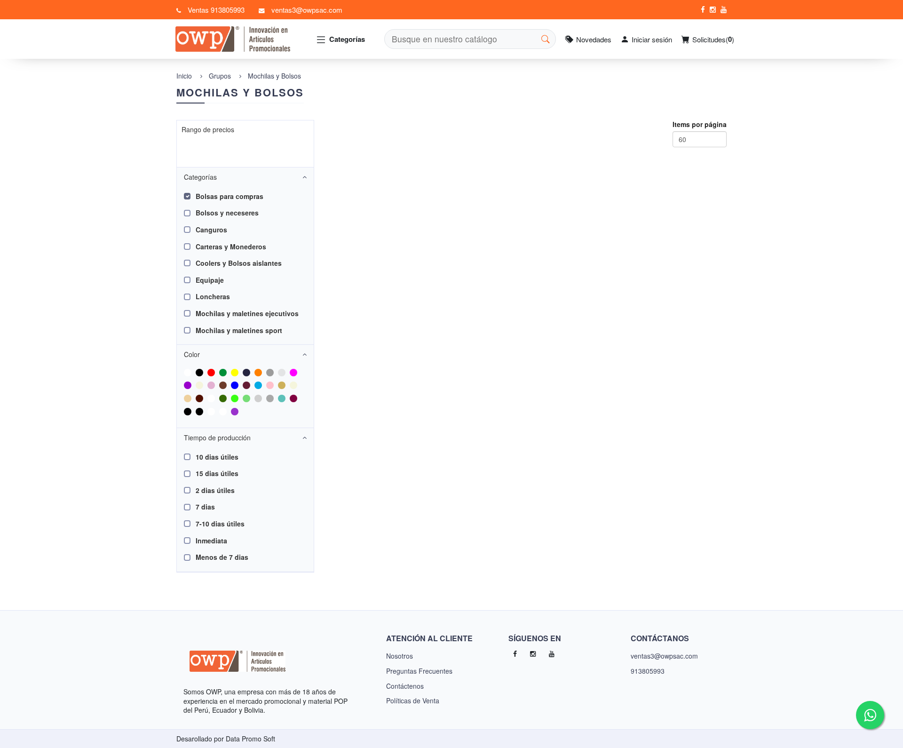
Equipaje (210, 280)
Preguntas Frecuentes (419, 671)
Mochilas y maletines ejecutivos (247, 313)
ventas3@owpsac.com (664, 655)
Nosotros (399, 655)
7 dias (205, 506)
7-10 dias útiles (220, 523)
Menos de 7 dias (222, 557)
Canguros (211, 229)
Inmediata (211, 540)
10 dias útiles (217, 457)
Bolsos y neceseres (227, 212)
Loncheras (213, 296)
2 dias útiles (215, 490)
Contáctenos (405, 686)
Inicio (184, 75)
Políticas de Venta (412, 700)
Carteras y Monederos (231, 246)
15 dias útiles (217, 473)
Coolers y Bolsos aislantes (239, 263)
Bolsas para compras (229, 196)
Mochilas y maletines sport (239, 330)
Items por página (700, 124)
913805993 (648, 671)
